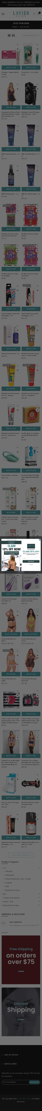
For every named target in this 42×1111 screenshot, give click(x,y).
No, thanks (31, 564)
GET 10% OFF (31, 561)
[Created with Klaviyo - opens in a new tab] (21, 572)
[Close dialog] (40, 540)
